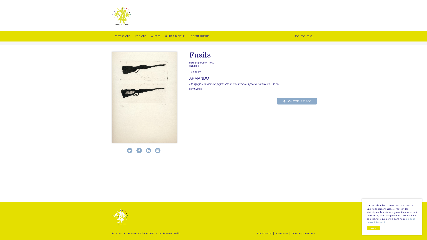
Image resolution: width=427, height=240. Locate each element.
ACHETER (299, 101)
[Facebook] (139, 150)
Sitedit (176, 233)
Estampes (195, 88)
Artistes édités (282, 233)
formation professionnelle (303, 233)
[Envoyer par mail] (157, 150)
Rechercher (301, 36)
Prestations (122, 36)
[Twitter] (129, 150)
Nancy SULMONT (264, 233)
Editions (140, 36)
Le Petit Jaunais (199, 36)
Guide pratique (174, 36)
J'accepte (373, 228)
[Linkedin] (148, 150)
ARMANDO (199, 78)
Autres (155, 36)
